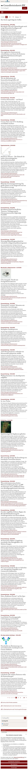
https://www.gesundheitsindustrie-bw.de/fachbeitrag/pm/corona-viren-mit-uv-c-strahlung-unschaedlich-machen (11, 140)
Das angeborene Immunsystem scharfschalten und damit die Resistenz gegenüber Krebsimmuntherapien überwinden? (13, 54)
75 (13, 17)
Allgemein (3, 730)
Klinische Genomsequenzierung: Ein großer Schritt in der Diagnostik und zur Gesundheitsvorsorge (13, 185)
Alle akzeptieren (14, 764)
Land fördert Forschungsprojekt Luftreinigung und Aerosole (11, 618)
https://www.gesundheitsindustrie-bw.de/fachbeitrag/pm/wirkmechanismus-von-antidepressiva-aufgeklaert (12, 393)
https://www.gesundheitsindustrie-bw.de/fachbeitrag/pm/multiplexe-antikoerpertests (13, 344)
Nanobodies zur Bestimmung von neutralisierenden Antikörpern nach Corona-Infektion (12, 647)
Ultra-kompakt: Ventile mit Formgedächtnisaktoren (9, 281)
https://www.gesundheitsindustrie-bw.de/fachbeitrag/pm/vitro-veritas (9, 415)
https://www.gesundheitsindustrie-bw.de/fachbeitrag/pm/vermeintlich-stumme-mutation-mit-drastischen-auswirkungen (12, 322)
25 (7, 17)
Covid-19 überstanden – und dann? (12, 99)
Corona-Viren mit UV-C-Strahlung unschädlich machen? (12, 122)
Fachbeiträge (4, 732)
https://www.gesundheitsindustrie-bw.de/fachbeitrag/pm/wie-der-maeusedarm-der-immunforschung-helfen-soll (12, 92)
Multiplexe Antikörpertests (9, 329)
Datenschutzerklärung (19, 757)
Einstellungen (14, 767)
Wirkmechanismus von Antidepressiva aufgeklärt (13, 376)
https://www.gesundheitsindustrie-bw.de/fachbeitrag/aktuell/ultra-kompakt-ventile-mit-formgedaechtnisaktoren (13, 298)
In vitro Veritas (5, 401)
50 (10, 17)
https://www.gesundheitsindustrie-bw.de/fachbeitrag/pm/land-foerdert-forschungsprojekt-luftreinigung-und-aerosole (11, 629)
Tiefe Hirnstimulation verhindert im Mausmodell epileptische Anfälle (12, 352)
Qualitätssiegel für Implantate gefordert (13, 434)
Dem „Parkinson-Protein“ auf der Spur (13, 596)
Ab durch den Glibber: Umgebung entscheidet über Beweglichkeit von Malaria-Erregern (12, 542)
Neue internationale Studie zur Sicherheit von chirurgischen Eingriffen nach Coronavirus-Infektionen (14, 569)
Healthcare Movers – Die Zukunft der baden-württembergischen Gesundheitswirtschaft (13, 158)
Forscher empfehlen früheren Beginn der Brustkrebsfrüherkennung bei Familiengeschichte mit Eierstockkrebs (13, 513)
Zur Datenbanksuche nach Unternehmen (11, 706)
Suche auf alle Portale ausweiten (9, 702)
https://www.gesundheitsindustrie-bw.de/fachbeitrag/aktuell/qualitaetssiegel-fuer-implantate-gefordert (12, 450)
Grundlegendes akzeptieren (14, 761)
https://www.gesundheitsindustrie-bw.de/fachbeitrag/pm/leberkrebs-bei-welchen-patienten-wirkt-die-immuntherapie (12, 692)
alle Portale (5, 725)
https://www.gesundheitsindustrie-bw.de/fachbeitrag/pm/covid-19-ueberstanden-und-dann (13, 114)
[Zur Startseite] (13, 5)
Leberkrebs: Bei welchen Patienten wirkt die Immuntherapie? (13, 675)
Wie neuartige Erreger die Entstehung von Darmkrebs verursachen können (14, 458)
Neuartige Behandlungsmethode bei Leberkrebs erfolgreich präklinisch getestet (14, 242)
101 (24, 697)
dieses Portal (5, 723)
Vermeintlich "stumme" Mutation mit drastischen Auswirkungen (13, 306)
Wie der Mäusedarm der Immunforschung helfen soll (10, 79)
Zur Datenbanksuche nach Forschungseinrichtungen (14, 709)
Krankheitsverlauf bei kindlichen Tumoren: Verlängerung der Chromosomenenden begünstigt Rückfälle (11, 212)
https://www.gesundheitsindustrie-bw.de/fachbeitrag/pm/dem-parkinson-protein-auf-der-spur (14, 609)
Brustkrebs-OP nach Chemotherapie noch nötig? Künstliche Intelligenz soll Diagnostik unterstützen (14, 28)
